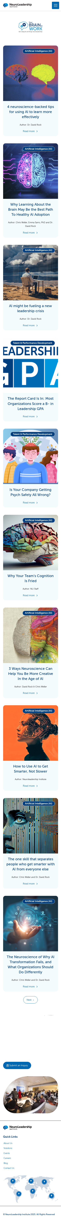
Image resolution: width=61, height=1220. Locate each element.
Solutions (8, 1148)
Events (7, 1153)
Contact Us (9, 1168)
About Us (8, 1143)
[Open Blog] (30, 91)
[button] (55, 5)
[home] (17, 5)
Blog (6, 1163)
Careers (7, 1158)
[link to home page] (17, 1127)
